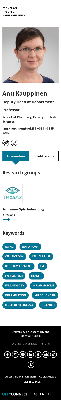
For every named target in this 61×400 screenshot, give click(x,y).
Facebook (7, 355)
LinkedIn (30, 355)
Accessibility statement (20, 376)
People (9, 11)
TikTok (53, 355)
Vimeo (31, 365)
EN (42, 393)
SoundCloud (45, 355)
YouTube (23, 355)
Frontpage (10, 8)
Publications (45, 156)
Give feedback (32, 381)
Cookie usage (47, 376)
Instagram (15, 355)
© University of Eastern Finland (31, 337)
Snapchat (38, 355)
